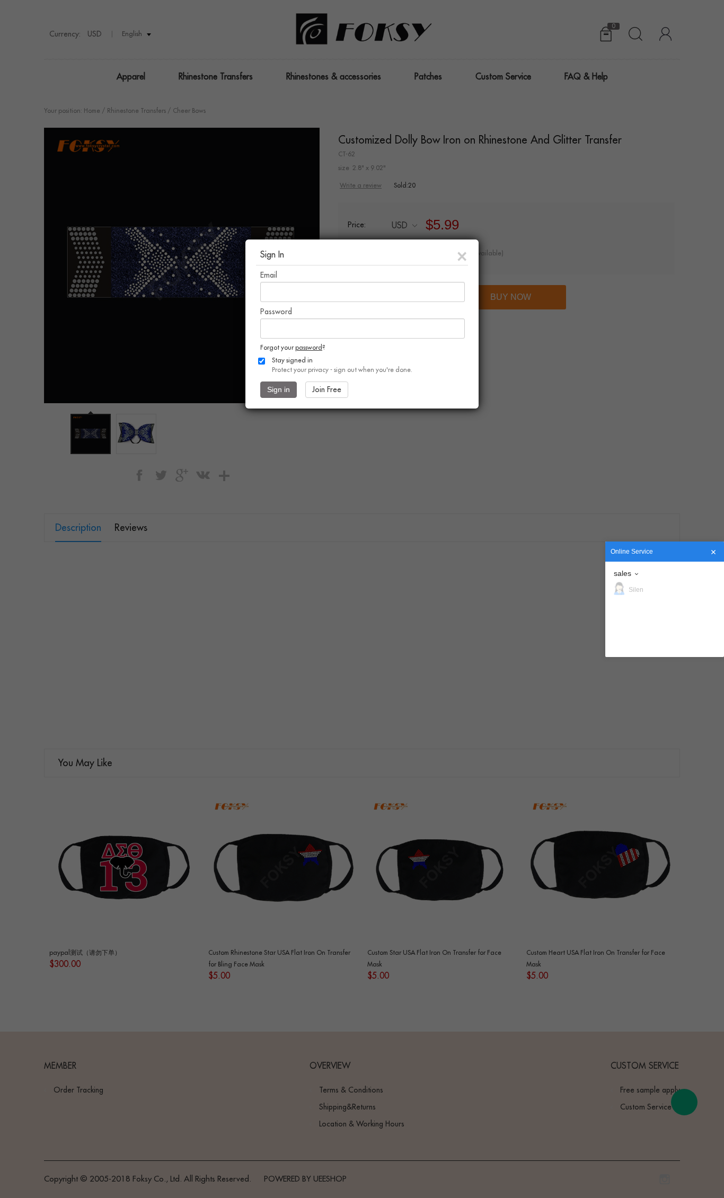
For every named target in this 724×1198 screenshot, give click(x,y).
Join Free (326, 389)
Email (268, 275)
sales (622, 573)
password (308, 347)
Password (276, 311)
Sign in (278, 389)
